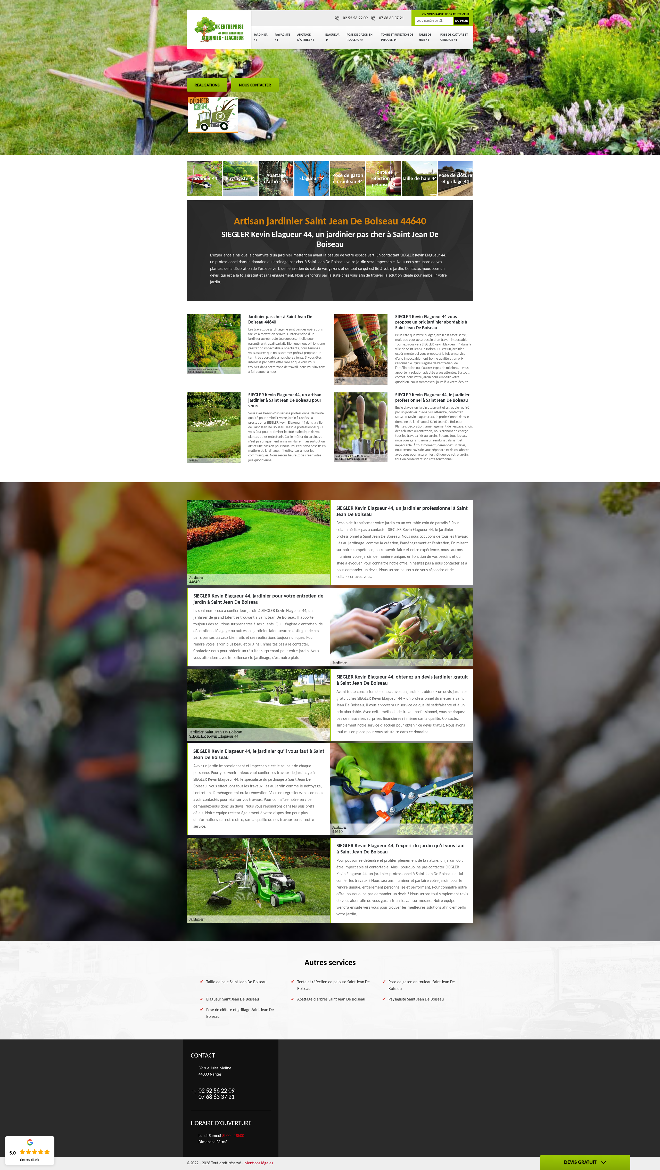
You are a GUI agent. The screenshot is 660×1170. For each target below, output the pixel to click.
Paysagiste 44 (282, 37)
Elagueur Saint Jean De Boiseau (232, 999)
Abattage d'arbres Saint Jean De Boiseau (331, 999)
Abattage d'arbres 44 (305, 37)
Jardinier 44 (261, 37)
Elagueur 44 (332, 37)
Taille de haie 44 (425, 37)
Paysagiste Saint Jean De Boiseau (416, 999)
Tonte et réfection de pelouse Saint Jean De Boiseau (333, 985)
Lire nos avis (29, 1159)
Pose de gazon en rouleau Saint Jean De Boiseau (422, 985)
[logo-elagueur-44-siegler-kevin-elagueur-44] (219, 29)
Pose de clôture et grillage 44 (454, 37)
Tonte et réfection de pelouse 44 (397, 37)
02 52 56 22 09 (355, 18)
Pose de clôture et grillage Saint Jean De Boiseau (240, 1013)
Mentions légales (258, 1163)
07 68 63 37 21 (391, 18)
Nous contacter (255, 85)
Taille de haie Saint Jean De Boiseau (236, 982)
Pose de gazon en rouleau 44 (360, 37)
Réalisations (207, 85)
